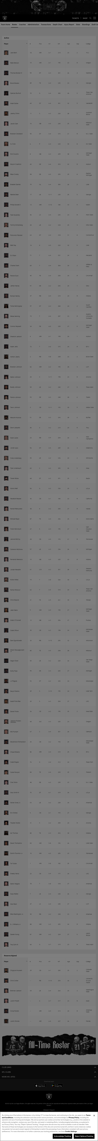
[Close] (94, 1115)
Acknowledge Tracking (62, 1136)
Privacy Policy (74, 1117)
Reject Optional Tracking (84, 1136)
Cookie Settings (71, 1131)
